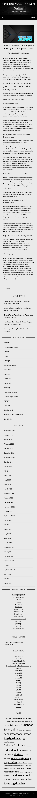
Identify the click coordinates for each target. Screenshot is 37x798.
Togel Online (8, 419)
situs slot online (18, 765)
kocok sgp (18, 604)
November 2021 (9, 561)
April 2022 (7, 538)
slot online (14, 771)
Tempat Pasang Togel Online (13, 414)
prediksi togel (20, 762)
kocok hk (18, 602)
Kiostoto (7, 374)
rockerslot (18, 702)
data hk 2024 (18, 611)
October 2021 (8, 565)
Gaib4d (6, 352)
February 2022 (9, 547)
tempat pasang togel (20, 775)
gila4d (18, 685)
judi (6, 750)
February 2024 (9, 444)
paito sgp (18, 624)
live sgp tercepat (18, 597)
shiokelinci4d (18, 699)
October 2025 (8, 435)
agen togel (21, 721)
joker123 (29, 746)
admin (27, 53)
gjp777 (23, 739)
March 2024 (8, 439)
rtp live (25, 762)
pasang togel (16, 758)
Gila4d (6, 356)
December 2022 (9, 502)
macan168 (18, 697)
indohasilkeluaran (18, 704)
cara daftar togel (13, 733)
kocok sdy (18, 607)
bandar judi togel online (14, 725)
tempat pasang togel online (18, 779)
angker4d (18, 670)
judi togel (10, 754)
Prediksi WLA (8, 645)
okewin (18, 707)
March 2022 (8, 543)
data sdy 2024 (18, 614)
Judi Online (7, 370)
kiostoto (18, 668)
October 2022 (8, 511)
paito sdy (18, 621)
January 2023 (8, 498)
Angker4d (7, 343)
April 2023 (7, 484)
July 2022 (7, 525)
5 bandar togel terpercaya (18, 718)
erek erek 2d (18, 656)
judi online (15, 750)
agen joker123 (28, 718)
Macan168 (7, 383)
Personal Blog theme (21, 795)
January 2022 (8, 552)
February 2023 (9, 493)
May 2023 (7, 480)
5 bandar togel (7, 718)
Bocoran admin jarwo (10, 206)
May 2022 (7, 534)
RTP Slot (19, 658)
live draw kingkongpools (18, 619)
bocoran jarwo (13, 103)
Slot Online (7, 405)
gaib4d (18, 680)
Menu (33, 17)
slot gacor (17, 768)
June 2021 (7, 583)
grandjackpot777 (9, 742)
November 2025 (9, 430)
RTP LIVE (7, 401)
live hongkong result (18, 595)
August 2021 (8, 574)
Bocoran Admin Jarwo (11, 347)
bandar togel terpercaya (25, 730)
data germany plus (18, 628)
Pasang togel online (10, 392)
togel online (18, 783)
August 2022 (8, 520)
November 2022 (9, 507)
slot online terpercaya (25, 772)
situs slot (11, 765)
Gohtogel (7, 361)
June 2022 (7, 529)
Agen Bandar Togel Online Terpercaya (18, 666)
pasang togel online (18, 663)
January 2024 (8, 448)
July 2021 (7, 579)
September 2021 (9, 570)
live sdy (18, 599)
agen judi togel (13, 721)
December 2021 (9, 556)
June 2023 (7, 475)
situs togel (25, 765)
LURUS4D (7, 378)
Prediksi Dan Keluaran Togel (13, 642)
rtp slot (29, 762)
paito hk (18, 626)
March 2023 (8, 489)
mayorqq (7, 387)
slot (11, 768)
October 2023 (8, 462)
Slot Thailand (8, 410)
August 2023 (8, 466)
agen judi (6, 721)
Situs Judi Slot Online (18, 661)
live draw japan (18, 616)
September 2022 (9, 516)
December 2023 (9, 453)
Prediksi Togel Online (11, 396)
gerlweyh (15, 738)
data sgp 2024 (18, 609)
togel (7, 783)
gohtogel (18, 695)
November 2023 (9, 457)
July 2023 (7, 471)
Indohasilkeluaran (10, 365)
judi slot (24, 750)
